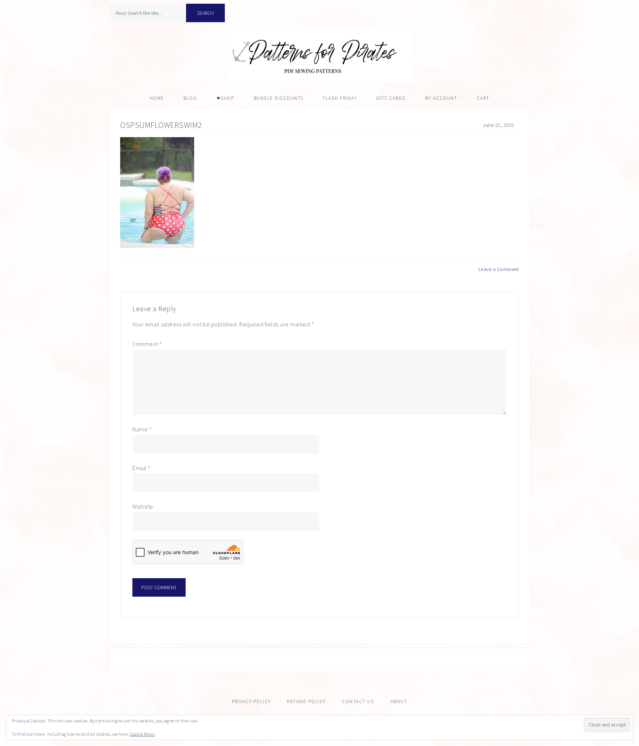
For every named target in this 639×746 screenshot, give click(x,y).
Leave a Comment (499, 269)
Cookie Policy (142, 734)
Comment (147, 343)
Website (142, 506)
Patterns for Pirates (319, 54)
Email (141, 468)
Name (142, 429)
